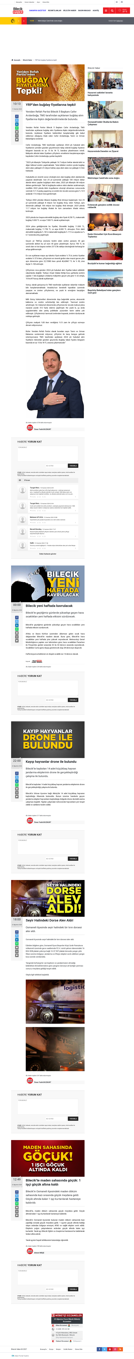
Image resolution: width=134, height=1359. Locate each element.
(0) (40, 497)
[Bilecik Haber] (18, 10)
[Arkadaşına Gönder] (17, 132)
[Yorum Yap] (17, 139)
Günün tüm (116, 21)
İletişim (58, 1349)
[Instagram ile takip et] (115, 1349)
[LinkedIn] (17, 124)
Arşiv (38, 2)
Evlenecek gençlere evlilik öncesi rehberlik (53, 21)
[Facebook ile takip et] (99, 1349)
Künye (51, 1349)
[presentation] (18, 21)
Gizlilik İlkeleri (67, 1349)
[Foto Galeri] (122, 2)
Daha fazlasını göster (47, 554)
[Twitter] (17, 120)
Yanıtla (34, 497)
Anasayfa (17, 60)
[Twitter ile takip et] (104, 1349)
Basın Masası (84, 10)
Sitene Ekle (46, 2)
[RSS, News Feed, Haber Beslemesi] (120, 1349)
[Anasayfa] (12, 2)
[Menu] (106, 11)
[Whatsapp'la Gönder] (17, 128)
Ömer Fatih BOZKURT (42, 429)
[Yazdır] (17, 135)
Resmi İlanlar (54, 10)
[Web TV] (117, 2)
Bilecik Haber (69, 10)
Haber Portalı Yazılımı (22, 1356)
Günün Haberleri (29, 2)
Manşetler (19, 2)
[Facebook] (17, 116)
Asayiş (96, 10)
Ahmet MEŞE (39, 1253)
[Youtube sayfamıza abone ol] (109, 1349)
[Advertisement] (67, 40)
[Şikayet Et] (75, 497)
